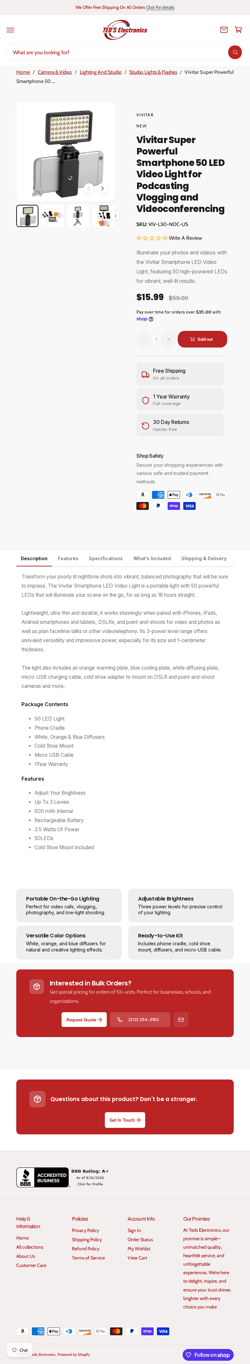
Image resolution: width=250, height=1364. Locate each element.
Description (34, 558)
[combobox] (125, 52)
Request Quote (81, 1020)
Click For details (160, 7)
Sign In (134, 1230)
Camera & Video (55, 72)
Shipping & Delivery (204, 558)
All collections (29, 1247)
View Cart (137, 1258)
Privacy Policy (85, 1230)
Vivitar (145, 114)
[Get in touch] (224, 30)
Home (23, 72)
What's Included (152, 558)
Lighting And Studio (101, 72)
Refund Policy (85, 1249)
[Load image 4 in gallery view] (103, 216)
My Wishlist (139, 1249)
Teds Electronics (42, 1354)
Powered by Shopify (74, 1354)
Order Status (140, 1239)
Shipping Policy (87, 1239)
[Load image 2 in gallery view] (53, 216)
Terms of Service (88, 1258)
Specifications (106, 558)
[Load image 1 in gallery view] (27, 216)
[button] (10, 30)
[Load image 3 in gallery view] (78, 216)
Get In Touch (122, 1120)
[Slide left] (89, 188)
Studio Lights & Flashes (153, 72)
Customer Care (31, 1265)
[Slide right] (102, 188)
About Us (25, 1256)
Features (68, 558)
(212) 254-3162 (143, 1019)
